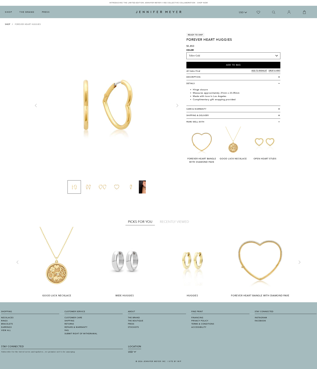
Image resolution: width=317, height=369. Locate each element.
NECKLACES (7, 317)
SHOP (8, 12)
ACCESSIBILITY (198, 327)
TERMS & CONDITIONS (202, 324)
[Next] (177, 105)
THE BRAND (27, 12)
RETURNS (69, 324)
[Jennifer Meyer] (158, 12)
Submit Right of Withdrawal (81, 333)
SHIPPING (69, 321)
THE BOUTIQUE (135, 321)
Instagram (261, 317)
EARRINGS (6, 327)
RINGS (4, 321)
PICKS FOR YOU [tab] (140, 222)
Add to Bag (233, 64)
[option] (158, 3)
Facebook (260, 321)
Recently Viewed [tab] (174, 222)
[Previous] (35, 105)
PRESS (46, 12)
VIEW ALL (6, 330)
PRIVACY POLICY (199, 321)
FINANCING (197, 317)
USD (241, 13)
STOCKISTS (133, 327)
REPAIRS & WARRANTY (76, 327)
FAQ (67, 330)
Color (190, 50)
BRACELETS (7, 324)
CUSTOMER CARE (73, 317)
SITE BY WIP (175, 361)
